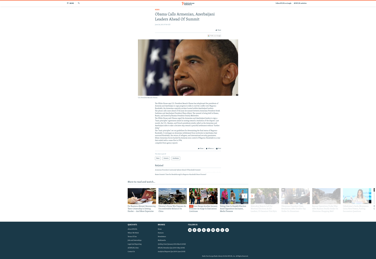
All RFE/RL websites (300, 3)
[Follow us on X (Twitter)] (208, 230)
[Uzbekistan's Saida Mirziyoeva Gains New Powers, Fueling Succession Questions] (357, 196)
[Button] (218, 30)
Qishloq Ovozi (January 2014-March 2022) (172, 244)
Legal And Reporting (134, 244)
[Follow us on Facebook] (213, 230)
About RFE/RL (132, 229)
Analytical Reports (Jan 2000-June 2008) (171, 251)
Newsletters (162, 236)
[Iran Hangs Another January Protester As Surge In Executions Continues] (203, 196)
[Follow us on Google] (204, 230)
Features (161, 233)
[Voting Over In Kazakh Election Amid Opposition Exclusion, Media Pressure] (234, 196)
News (157, 10)
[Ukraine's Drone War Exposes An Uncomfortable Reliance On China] (172, 196)
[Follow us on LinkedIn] (218, 230)
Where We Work (133, 233)
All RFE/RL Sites (133, 248)
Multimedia (162, 240)
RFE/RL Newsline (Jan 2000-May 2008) (171, 248)
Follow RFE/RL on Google (283, 3)
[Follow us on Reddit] (194, 230)
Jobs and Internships (134, 240)
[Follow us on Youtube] (190, 230)
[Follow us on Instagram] (199, 230)
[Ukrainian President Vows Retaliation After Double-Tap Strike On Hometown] (295, 196)
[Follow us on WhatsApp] (222, 230)
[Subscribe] (227, 230)
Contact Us (131, 251)
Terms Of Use (132, 236)
